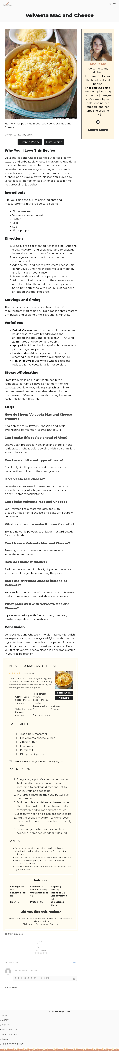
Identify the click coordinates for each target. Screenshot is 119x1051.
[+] (47, 978)
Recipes (21, 123)
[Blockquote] (34, 978)
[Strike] (25, 978)
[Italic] (18, 978)
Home (9, 123)
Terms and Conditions (13, 1044)
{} (44, 978)
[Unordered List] (31, 978)
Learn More (98, 130)
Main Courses (37, 123)
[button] (110, 4)
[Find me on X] (98, 122)
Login (73, 963)
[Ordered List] (28, 978)
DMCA (5, 1039)
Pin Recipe (64, 698)
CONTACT (6, 1025)
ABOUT (5, 1020)
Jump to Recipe (29, 142)
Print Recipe (54, 142)
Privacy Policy (9, 1030)
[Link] (41, 978)
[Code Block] (38, 978)
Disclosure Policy (11, 1034)
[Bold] (15, 978)
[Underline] (21, 978)
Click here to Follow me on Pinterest (41, 924)
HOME (5, 1015)
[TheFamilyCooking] (7, 4)
